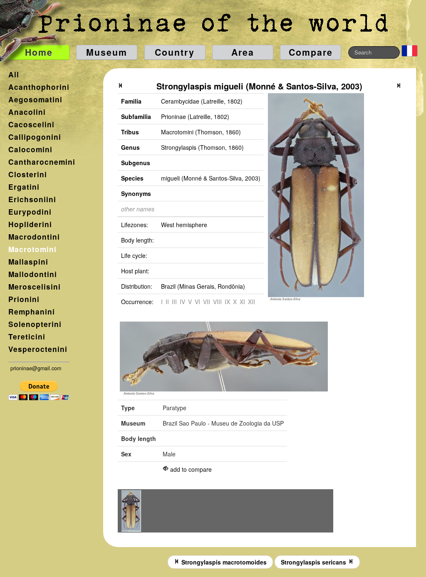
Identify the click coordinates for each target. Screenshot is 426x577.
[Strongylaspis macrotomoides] (121, 86)
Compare (311, 52)
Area (242, 52)
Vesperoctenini (37, 349)
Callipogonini (34, 137)
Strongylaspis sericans (314, 562)
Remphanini (31, 312)
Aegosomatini (35, 99)
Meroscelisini (34, 287)
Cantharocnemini (41, 162)
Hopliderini (30, 224)
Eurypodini (30, 212)
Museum (106, 52)
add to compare (191, 469)
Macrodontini (34, 237)
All (13, 74)
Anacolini (27, 112)
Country (175, 52)
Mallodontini (32, 274)
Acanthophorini (38, 87)
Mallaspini (28, 262)
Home (39, 52)
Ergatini (24, 187)
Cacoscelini (31, 124)
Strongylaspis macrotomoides (223, 562)
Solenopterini (35, 324)
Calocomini (30, 149)
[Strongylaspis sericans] (398, 86)
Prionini (24, 299)
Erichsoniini (32, 199)
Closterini (27, 174)
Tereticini (26, 337)
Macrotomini (32, 249)
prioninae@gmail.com (35, 368)
